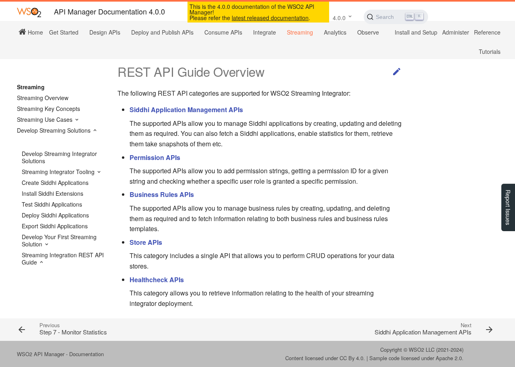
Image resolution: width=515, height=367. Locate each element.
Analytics (335, 32)
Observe (368, 32)
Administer (455, 32)
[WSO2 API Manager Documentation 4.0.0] (29, 12)
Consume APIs (223, 32)
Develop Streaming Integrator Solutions (59, 157)
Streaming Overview (42, 97)
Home (34, 32)
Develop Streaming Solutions (54, 130)
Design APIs (104, 32)
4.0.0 (339, 18)
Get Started (63, 32)
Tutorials (490, 51)
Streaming (300, 32)
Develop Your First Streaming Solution (59, 240)
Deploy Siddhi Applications (55, 215)
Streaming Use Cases (45, 119)
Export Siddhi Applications (55, 226)
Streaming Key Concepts (48, 108)
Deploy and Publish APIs (162, 32)
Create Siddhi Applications (55, 182)
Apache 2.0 (449, 358)
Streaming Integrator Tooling (59, 171)
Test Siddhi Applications (52, 204)
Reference (487, 32)
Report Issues (508, 207)
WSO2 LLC (422, 349)
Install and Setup (416, 32)
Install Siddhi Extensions (52, 193)
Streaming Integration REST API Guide (63, 258)
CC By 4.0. (352, 358)
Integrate (264, 32)
